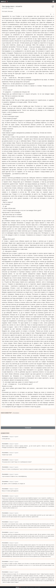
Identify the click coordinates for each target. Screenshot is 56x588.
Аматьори (10, 11)
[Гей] (53, 6)
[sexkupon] (4, 1)
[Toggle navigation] (53, 1)
